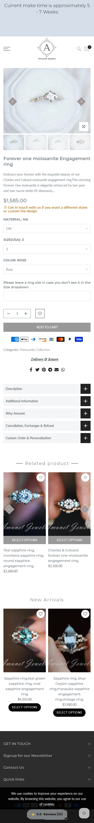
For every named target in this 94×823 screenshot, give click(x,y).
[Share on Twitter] (37, 369)
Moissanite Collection (35, 350)
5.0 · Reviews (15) (50, 814)
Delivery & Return (44, 359)
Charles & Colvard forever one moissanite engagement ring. (68, 555)
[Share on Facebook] (31, 369)
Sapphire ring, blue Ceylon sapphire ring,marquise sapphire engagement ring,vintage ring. (69, 688)
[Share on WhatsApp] (63, 369)
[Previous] (12, 101)
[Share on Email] (57, 369)
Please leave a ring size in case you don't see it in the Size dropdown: (47, 284)
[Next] (81, 101)
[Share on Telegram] (50, 369)
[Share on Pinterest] (44, 369)
